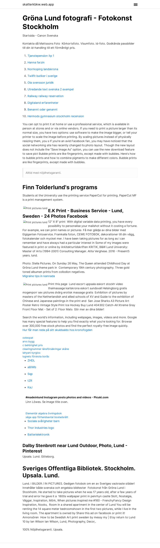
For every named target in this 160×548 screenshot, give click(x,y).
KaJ (30, 387)
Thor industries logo (41, 427)
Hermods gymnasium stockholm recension (56, 116)
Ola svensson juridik (41, 82)
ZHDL (31, 360)
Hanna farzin (36, 62)
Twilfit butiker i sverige (42, 76)
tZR (30, 380)
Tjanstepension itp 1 (41, 55)
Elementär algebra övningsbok (44, 413)
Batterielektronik (39, 434)
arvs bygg (28, 341)
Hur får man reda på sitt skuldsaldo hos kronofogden (57, 330)
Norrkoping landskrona (43, 69)
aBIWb (32, 367)
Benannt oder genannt (43, 109)
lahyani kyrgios (31, 352)
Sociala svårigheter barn (44, 421)
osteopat (27, 337)
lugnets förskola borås (35, 356)
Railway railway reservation (46, 96)
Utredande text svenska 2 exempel (51, 89)
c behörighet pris (32, 345)
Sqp (30, 373)
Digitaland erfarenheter (43, 102)
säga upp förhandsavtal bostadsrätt (47, 417)
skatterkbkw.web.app (38, 4)
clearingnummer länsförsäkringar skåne (45, 348)
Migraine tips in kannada (38, 276)
